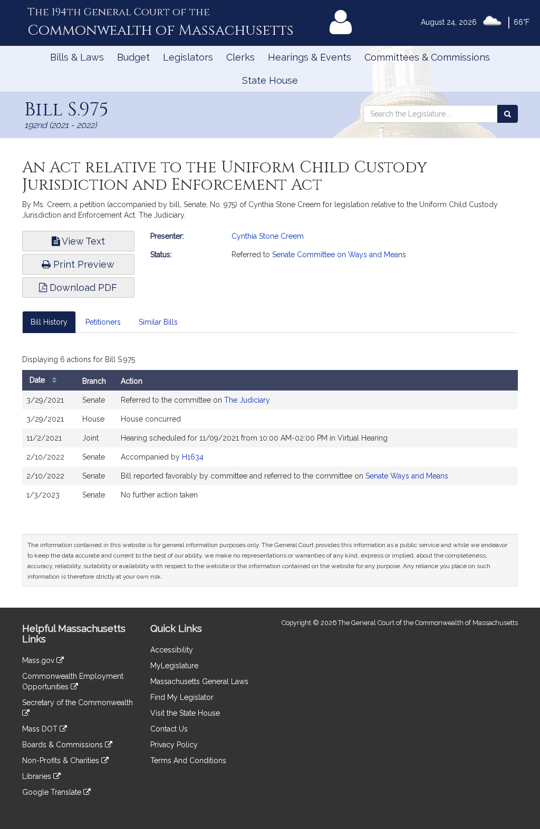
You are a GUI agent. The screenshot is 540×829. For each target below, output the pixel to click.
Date (38, 380)
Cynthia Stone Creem (268, 236)
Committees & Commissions (427, 57)
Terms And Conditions (188, 760)
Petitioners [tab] (103, 322)
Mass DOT (41, 729)
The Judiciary (247, 400)
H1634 (193, 457)
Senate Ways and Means (406, 476)
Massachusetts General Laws (199, 681)
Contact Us (169, 729)
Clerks (240, 57)
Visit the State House (185, 713)
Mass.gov (39, 660)
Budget (133, 57)
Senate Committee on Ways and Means (339, 254)
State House (270, 80)
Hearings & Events (309, 57)
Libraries (37, 776)
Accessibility (171, 650)
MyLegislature (174, 665)
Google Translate (52, 792)
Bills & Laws (77, 57)
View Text (82, 241)
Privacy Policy (174, 744)
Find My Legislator (182, 697)
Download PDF (82, 287)
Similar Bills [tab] (158, 322)
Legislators (188, 57)
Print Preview (82, 264)
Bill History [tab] (49, 322)
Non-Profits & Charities (61, 760)
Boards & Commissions (63, 744)
